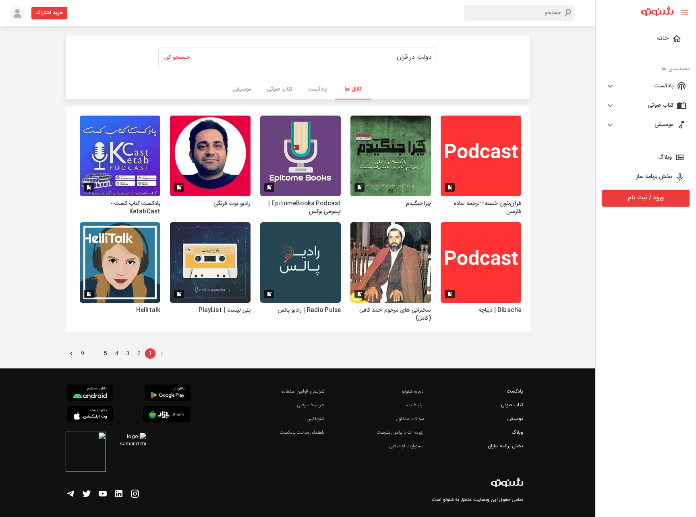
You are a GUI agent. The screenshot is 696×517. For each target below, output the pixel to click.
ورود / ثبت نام (645, 198)
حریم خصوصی (310, 405)
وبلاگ (517, 432)
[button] (646, 86)
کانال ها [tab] (353, 89)
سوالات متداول (410, 418)
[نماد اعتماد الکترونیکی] (86, 453)
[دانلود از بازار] (166, 415)
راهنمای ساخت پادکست (302, 432)
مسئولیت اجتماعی (406, 446)
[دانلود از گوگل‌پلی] (167, 394)
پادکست (515, 391)
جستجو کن (176, 57)
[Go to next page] (71, 353)
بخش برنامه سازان (505, 446)
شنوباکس (315, 418)
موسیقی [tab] (241, 89)
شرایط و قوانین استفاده (302, 391)
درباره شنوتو (413, 391)
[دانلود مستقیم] (90, 394)
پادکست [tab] (317, 89)
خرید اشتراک (49, 12)
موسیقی (515, 418)
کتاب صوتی (512, 405)
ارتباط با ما (414, 405)
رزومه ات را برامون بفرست (400, 432)
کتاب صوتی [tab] (279, 89)
